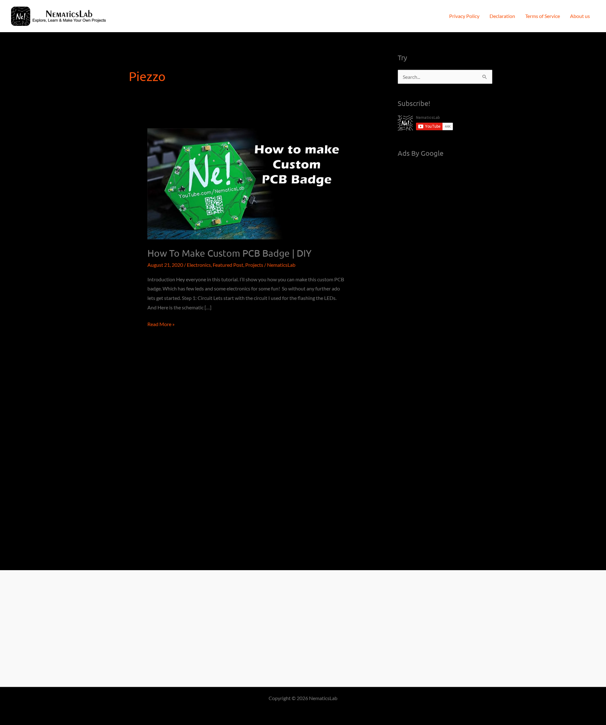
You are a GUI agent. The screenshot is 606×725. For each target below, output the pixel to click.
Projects (254, 265)
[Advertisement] (445, 259)
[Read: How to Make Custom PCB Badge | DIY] (246, 183)
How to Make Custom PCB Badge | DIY (229, 253)
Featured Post (228, 265)
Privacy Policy (464, 16)
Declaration (502, 16)
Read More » (161, 325)
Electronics (199, 265)
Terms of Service (542, 16)
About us (580, 16)
